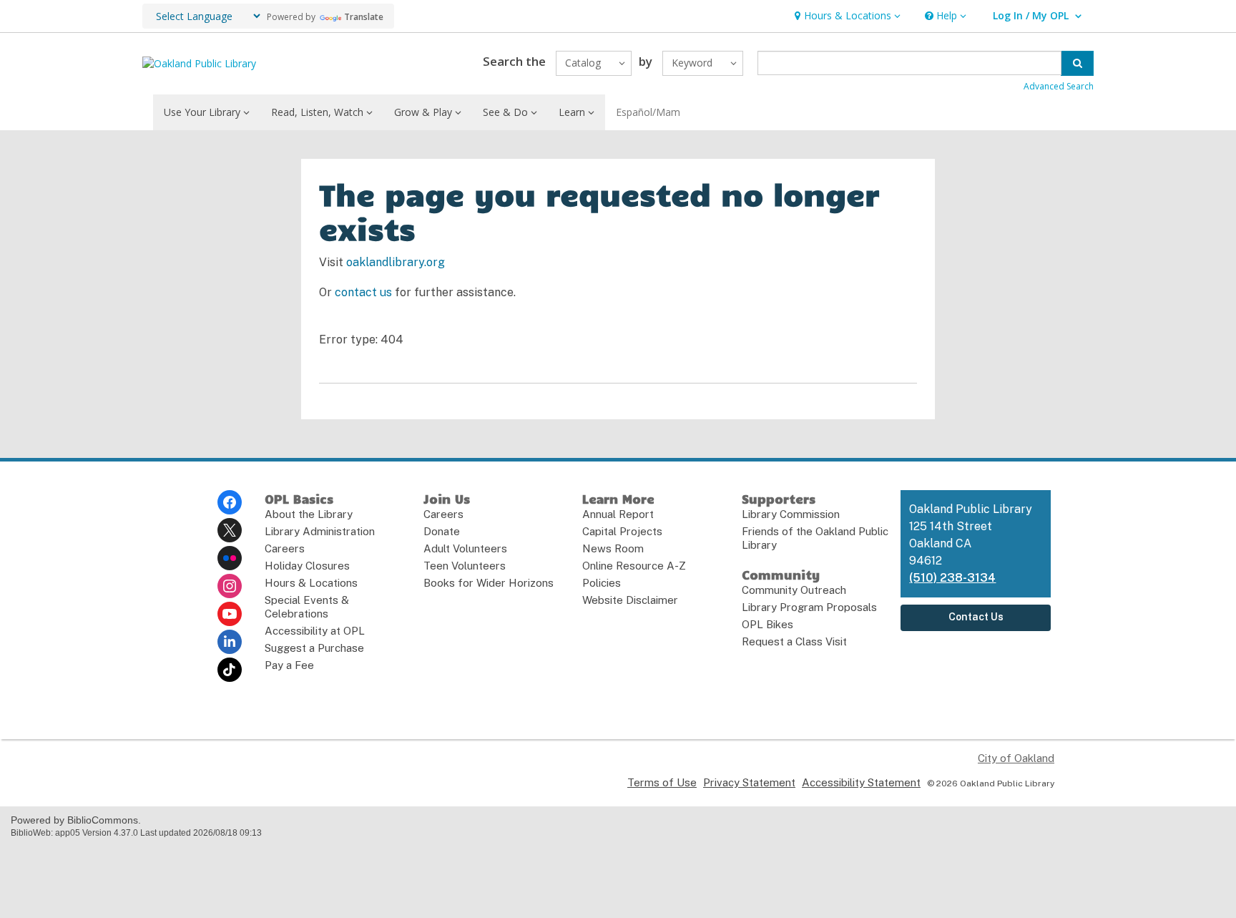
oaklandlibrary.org (395, 262)
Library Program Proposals (809, 607)
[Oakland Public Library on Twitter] (229, 530)
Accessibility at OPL (315, 631)
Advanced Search (1059, 86)
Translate (363, 17)
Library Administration (320, 531)
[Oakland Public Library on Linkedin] (229, 642)
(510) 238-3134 (952, 578)
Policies (601, 583)
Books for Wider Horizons (488, 583)
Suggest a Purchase (314, 648)
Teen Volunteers (464, 566)
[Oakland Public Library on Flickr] (229, 558)
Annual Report (618, 514)
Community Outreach (794, 590)
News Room (613, 548)
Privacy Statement (749, 782)
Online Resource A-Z (634, 566)
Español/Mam (648, 112)
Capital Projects (622, 531)
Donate (441, 531)
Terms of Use (662, 782)
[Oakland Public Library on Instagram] (229, 586)
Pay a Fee (289, 665)
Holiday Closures (307, 566)
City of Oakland (1016, 758)
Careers (285, 548)
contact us (363, 292)
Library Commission (791, 514)
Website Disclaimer (630, 600)
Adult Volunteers (465, 548)
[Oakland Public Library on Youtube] (229, 614)
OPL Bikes (767, 624)
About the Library (309, 514)
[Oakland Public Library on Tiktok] (229, 670)
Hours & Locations (311, 583)
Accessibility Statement (861, 782)
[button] (846, 16)
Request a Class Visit (794, 641)
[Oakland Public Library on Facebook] (229, 502)
